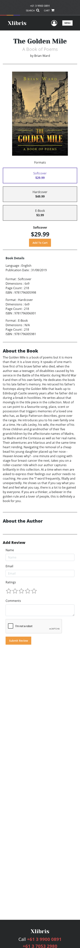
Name (10, 550)
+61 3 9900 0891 (40, 5)
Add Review (14, 542)
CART (47, 10)
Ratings (11, 582)
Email (9, 566)
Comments (13, 601)
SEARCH (30, 10)
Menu (67, 22)
